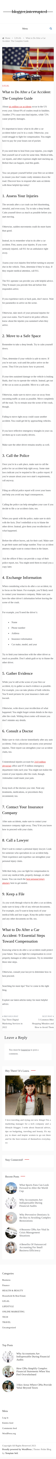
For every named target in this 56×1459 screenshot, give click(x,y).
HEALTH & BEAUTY (12, 1290)
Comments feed (9, 1428)
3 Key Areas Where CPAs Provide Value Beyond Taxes (34, 1386)
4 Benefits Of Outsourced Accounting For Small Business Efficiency (32, 1247)
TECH (5, 1317)
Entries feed (7, 1423)
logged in (25, 1050)
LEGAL (5, 86)
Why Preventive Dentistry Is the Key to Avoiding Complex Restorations (35, 1217)
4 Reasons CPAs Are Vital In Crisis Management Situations (34, 1232)
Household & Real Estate (14, 1296)
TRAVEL (6, 1322)
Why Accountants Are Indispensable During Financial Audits (31, 1202)
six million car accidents (20, 106)
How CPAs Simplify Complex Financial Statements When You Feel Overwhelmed (33, 1371)
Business (6, 1280)
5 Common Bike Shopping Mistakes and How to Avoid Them (43, 1023)
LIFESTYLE (8, 1306)
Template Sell (11, 1453)
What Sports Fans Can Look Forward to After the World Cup (34, 1188)
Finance (6, 1285)
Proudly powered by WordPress (17, 1449)
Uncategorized (9, 1327)
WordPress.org (9, 1433)
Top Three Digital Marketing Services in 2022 (12, 1023)
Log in (5, 1418)
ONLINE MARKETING (13, 1311)
